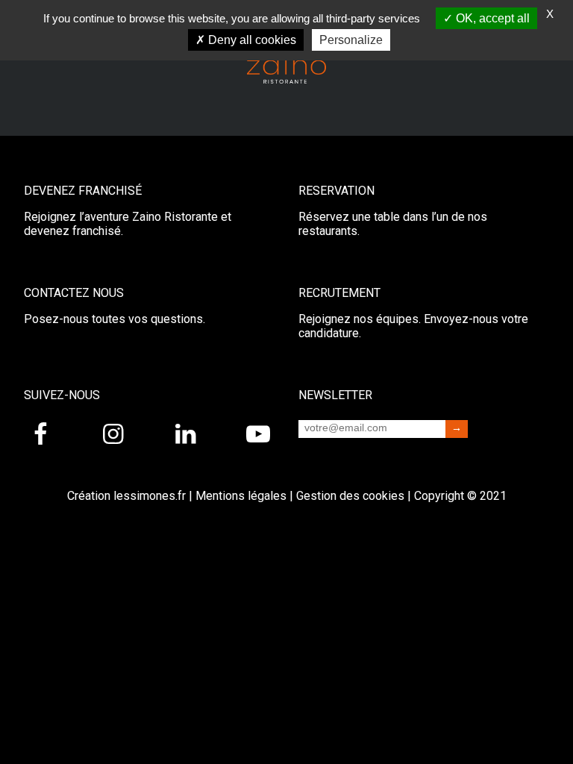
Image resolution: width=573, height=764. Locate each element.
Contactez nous (74, 293)
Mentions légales (240, 496)
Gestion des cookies (350, 496)
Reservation (336, 191)
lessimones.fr (149, 496)
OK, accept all (491, 18)
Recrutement (339, 293)
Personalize (351, 40)
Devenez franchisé (83, 191)
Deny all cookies (250, 40)
